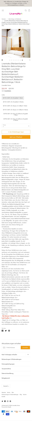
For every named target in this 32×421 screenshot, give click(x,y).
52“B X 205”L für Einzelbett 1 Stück (13, 98)
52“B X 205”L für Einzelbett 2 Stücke (13, 102)
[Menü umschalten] (3, 10)
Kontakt (3, 396)
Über (13, 392)
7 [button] (20, 60)
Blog (21, 394)
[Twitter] (1, 401)
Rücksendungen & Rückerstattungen (11, 359)
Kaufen (8, 392)
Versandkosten (7, 91)
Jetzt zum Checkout (16, 137)
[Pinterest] (9, 401)
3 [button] (13, 60)
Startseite (4, 392)
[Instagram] (7, 401)
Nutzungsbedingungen (8, 364)
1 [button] (9, 60)
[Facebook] (4, 401)
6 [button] (18, 60)
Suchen (25, 394)
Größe (3, 95)
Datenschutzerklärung (7, 373)
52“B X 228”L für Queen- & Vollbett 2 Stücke (15, 110)
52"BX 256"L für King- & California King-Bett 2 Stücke (15, 119)
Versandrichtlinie (6, 369)
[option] (16, 43)
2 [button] (11, 60)
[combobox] (16, 126)
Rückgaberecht (6, 378)
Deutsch (5, 386)
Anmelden (25, 347)
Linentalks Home (6, 85)
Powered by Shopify (6, 407)
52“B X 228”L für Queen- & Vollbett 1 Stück (15, 106)
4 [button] (15, 60)
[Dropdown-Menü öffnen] (28, 354)
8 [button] (22, 60)
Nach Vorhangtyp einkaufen (9, 355)
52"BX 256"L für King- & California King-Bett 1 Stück (15, 114)
